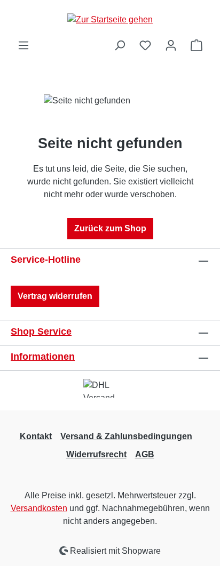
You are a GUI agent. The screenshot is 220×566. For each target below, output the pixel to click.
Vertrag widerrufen (55, 296)
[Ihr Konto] (171, 45)
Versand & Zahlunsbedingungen (126, 436)
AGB (144, 454)
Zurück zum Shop (110, 228)
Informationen (43, 356)
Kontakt (36, 436)
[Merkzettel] (145, 45)
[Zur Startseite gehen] (110, 19)
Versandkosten (39, 508)
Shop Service (41, 331)
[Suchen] (119, 45)
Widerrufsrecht (96, 454)
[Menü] (23, 45)
